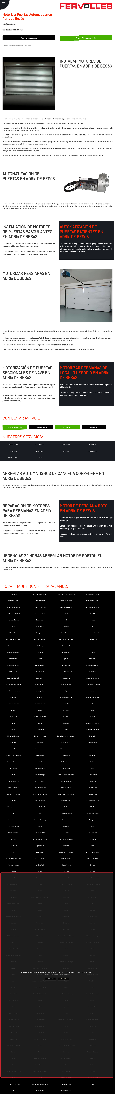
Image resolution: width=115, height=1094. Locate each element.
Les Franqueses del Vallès (39, 1084)
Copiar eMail (93, 427)
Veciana (92, 652)
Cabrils (39, 723)
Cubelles (40, 871)
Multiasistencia (6, 45)
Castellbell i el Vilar (66, 813)
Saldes (40, 1078)
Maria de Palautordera (13, 858)
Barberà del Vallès (40, 717)
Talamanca (13, 846)
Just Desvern (92, 787)
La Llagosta (40, 691)
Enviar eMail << (67, 427)
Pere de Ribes (92, 639)
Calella (66, 729)
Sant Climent (92, 833)
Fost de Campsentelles (66, 775)
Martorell (13, 742)
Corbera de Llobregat (13, 639)
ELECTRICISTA (40, 445)
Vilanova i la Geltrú (66, 600)
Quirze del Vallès (13, 781)
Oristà (92, 691)
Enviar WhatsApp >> (85, 37)
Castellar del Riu (13, 820)
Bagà (13, 723)
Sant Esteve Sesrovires (66, 794)
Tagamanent (40, 846)
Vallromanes (13, 659)
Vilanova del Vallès (92, 600)
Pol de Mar (92, 781)
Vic (13, 813)
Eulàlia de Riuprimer (13, 736)
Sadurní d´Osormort (66, 807)
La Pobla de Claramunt (92, 684)
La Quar (66, 833)
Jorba (13, 626)
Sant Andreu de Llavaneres (66, 594)
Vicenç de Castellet (92, 678)
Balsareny (66, 717)
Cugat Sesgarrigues (13, 607)
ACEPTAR (63, 979)
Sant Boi (13, 749)
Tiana (40, 826)
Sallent (66, 613)
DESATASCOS (92, 451)
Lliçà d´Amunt (66, 865)
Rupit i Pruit (66, 704)
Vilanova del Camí (66, 749)
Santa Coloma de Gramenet (66, 736)
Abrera (92, 871)
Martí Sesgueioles (13, 665)
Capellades (13, 717)
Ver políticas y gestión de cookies (56, 974)
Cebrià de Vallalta (66, 607)
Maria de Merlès (66, 858)
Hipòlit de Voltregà (40, 787)
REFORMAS (92, 445)
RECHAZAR (50, 979)
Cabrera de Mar (92, 749)
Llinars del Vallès (66, 1078)
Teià (92, 826)
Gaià (66, 620)
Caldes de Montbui (66, 787)
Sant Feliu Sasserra (39, 639)
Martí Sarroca (39, 665)
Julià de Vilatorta (66, 697)
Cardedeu (66, 710)
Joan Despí (39, 652)
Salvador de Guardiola (13, 684)
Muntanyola (13, 768)
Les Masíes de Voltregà (92, 1078)
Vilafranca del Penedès (13, 755)
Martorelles (92, 736)
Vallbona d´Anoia (39, 768)
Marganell (40, 742)
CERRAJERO (13, 445)
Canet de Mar (66, 678)
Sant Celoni (13, 839)
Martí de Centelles (92, 665)
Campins (66, 723)
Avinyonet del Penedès (13, 762)
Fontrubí (92, 620)
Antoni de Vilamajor (39, 594)
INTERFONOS (66, 451)
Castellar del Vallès (92, 813)
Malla (92, 626)
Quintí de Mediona (66, 781)
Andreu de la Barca (92, 594)
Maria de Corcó (92, 742)
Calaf (39, 813)
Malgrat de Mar (13, 633)
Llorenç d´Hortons (66, 671)
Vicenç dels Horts (13, 807)
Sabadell (13, 800)
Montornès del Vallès (66, 839)
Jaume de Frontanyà (13, 704)
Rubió (92, 704)
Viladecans (66, 755)
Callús (13, 729)
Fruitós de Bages (39, 775)
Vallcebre (92, 659)
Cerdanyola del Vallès (40, 839)
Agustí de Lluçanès (13, 613)
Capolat (92, 710)
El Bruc (92, 865)
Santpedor (39, 633)
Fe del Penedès (13, 833)
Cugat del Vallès (40, 800)
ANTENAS (13, 451)
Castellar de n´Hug (40, 820)
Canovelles (39, 678)
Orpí (66, 691)
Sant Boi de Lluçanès (92, 607)
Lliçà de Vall (40, 865)
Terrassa (66, 826)
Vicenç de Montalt (40, 607)
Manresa (13, 710)
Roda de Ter (40, 1090)
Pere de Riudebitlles (66, 639)
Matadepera (66, 820)
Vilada (92, 807)
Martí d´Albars (13, 671)
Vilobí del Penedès (13, 865)
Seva (13, 1078)
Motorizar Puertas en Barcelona (16, 45)
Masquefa (92, 820)
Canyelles (92, 671)
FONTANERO (66, 445)
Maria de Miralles (39, 858)
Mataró (92, 613)
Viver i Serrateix (92, 858)
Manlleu (66, 626)
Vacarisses (66, 768)
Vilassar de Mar (66, 646)
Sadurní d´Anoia (66, 800)
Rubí (13, 1090)
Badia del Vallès (13, 600)
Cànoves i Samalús (13, 678)
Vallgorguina (66, 659)
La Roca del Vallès (40, 833)
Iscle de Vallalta (40, 704)
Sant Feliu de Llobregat (13, 794)
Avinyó (40, 762)
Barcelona (13, 594)
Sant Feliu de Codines (39, 794)
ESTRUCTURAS (13, 457)
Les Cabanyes (66, 1084)
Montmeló (92, 839)
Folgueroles (40, 626)
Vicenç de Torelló (39, 807)
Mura (92, 1084)
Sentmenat (40, 620)
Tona (92, 646)
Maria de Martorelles (92, 852)
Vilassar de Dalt (40, 600)
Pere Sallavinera (13, 787)
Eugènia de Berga (40, 736)
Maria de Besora (13, 620)
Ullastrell (13, 697)
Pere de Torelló (66, 684)
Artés (13, 852)
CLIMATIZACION (40, 451)
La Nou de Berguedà (13, 691)
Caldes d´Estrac (66, 762)
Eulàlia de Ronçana (92, 729)
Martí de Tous (66, 665)
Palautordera (92, 794)
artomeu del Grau (40, 749)
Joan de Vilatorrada (92, 697)
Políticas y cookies (66, 1090)
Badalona (92, 755)
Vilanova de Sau (66, 742)
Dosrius (13, 871)
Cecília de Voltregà (92, 800)
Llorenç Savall (39, 671)
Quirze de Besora (39, 781)
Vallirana (40, 659)
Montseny (40, 646)
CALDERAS (39, 457)
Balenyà (92, 717)
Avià (92, 846)
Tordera (66, 871)
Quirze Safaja (92, 775)
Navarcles (39, 710)
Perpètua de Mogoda (92, 633)
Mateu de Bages (13, 646)
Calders (92, 762)
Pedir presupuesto (29, 38)
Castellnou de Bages (66, 852)
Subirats (13, 775)
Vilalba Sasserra (66, 652)
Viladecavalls (39, 755)
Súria (92, 768)
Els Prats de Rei (13, 826)
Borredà (66, 846)
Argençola (39, 852)
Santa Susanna (66, 633)
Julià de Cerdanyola (13, 652)
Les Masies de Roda (13, 1084)
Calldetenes (40, 729)
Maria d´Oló (39, 697)
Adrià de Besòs (40, 613)
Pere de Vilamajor (40, 684)
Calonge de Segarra (92, 723)
